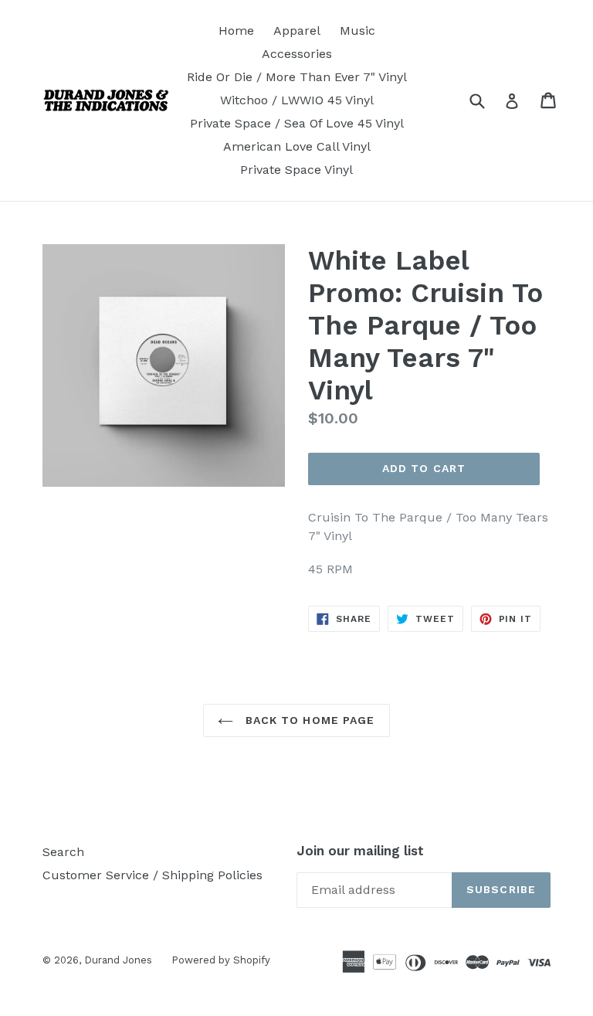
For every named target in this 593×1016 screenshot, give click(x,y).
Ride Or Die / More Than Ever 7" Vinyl (297, 77)
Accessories (297, 53)
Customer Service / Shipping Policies (152, 875)
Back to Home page (307, 720)
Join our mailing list (360, 850)
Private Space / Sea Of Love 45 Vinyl (297, 123)
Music (357, 30)
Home (236, 30)
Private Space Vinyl (296, 169)
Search (63, 851)
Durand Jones (118, 960)
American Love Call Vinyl (297, 146)
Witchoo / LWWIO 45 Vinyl (297, 100)
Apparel (296, 30)
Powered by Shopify (220, 960)
